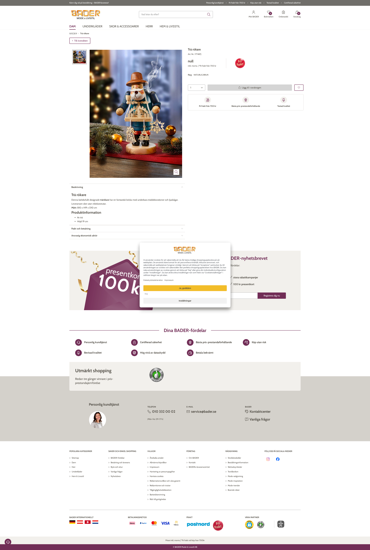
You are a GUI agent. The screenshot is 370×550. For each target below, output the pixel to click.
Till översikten (81, 40)
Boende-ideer (233, 490)
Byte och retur (117, 467)
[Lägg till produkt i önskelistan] (299, 87)
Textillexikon (233, 471)
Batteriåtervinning (157, 494)
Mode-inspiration (235, 481)
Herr (73, 467)
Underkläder (77, 471)
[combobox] (176, 14)
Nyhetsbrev (116, 476)
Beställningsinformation (238, 462)
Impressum (154, 467)
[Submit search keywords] (209, 14)
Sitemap (75, 458)
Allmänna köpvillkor (158, 462)
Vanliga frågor (116, 471)
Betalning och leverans (120, 462)
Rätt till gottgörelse (158, 499)
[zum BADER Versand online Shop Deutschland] (72, 522)
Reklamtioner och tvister (160, 485)
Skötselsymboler (235, 467)
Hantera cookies (156, 476)
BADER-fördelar (117, 458)
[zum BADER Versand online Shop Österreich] (80, 522)
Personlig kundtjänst (215, 2)
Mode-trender (234, 485)
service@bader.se (203, 411)
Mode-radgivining (235, 476)
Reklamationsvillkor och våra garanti (165, 481)
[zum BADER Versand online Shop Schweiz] (88, 522)
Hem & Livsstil (78, 476)
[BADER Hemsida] (86, 14)
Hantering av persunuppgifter (162, 471)
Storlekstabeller (234, 458)
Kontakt (192, 462)
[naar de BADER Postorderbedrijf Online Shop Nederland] (95, 522)
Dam (74, 462)
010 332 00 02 (163, 411)
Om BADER (194, 458)
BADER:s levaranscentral (199, 467)
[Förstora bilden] (176, 172)
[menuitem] (72, 26)
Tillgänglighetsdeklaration (160, 490)
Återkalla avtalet (156, 458)
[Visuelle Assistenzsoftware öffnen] (279, 524)
